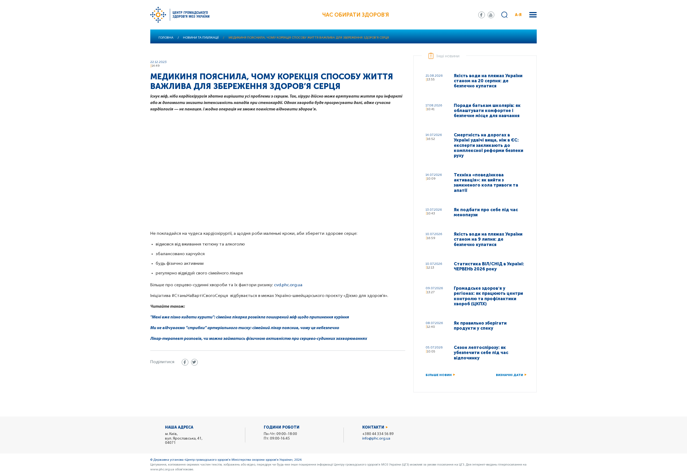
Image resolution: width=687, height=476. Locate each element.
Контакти (373, 427)
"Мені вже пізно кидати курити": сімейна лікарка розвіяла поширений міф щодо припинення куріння (249, 317)
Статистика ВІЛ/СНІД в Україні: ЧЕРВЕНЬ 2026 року (489, 266)
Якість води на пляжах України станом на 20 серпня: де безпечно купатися (488, 80)
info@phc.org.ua (376, 439)
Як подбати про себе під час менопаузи (486, 212)
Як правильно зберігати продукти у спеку (480, 326)
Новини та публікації (201, 37)
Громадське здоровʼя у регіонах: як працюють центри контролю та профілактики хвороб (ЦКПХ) (488, 296)
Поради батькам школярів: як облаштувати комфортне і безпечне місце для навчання (487, 110)
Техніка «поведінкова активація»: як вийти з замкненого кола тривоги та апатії (486, 182)
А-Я (518, 15)
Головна (166, 37)
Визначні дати (509, 375)
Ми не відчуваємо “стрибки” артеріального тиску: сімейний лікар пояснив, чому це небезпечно (244, 328)
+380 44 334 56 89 (378, 434)
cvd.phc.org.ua (288, 285)
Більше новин (439, 375)
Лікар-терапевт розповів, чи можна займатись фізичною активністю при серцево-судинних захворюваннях (259, 339)
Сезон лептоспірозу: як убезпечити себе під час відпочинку (481, 352)
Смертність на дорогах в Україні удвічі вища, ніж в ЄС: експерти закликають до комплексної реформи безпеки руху (488, 145)
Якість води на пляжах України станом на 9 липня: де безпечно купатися (488, 239)
